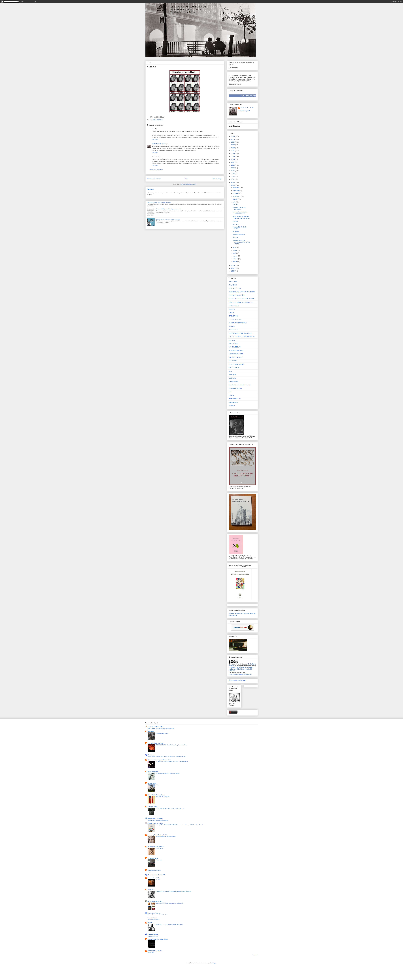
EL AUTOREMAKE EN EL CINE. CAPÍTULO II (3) (170, 808)
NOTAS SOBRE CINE (236, 354)
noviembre (236, 190)
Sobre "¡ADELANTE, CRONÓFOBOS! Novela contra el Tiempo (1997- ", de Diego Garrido (179, 825)
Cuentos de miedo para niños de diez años (159, 202)
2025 (233, 139)
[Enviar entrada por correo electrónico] (151, 117)
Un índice (236, 231)
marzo (235, 256)
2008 (233, 265)
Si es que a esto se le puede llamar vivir (159, 760)
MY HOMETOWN (235, 347)
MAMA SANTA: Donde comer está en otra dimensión (169, 903)
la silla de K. (151, 890)
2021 (233, 151)
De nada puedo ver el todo (155, 823)
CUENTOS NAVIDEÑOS (237, 295)
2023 (233, 145)
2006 (233, 271)
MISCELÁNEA (233, 343)
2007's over (233, 281)
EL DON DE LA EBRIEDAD (238, 323)
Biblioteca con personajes (162, 733)
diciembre (236, 187)
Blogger (214, 963)
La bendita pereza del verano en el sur (240, 213)
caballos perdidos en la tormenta (240, 385)
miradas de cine (152, 918)
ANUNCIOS (233, 285)
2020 (233, 153)
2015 (233, 168)
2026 (233, 136)
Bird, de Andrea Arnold (153, 919)
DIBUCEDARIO (234, 306)
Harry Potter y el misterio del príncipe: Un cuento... (242, 217)
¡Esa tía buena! (159, 848)
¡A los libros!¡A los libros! (155, 818)
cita (230, 392)
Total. (157, 785)
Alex (153, 129)
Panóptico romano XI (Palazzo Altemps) (166, 836)
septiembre (237, 196)
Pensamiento (159, 941)
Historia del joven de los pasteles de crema (168, 219)
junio (235, 247)
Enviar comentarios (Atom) (188, 184)
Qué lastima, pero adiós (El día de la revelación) (167, 773)
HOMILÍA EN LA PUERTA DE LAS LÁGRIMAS (169, 924)
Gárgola (235, 237)
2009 (233, 185)
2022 (233, 148)
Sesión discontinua (153, 771)
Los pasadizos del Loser (155, 878)
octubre (235, 193)
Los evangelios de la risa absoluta (157, 835)
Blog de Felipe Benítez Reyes (156, 795)
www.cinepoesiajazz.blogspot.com (240, 674)
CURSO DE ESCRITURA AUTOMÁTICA (242, 299)
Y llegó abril (159, 860)
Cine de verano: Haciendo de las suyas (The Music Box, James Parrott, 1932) (167, 756)
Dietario (231, 312)
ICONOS (232, 326)
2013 (233, 173)
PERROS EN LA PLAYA (155, 951)
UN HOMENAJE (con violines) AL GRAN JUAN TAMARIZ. (172, 761)
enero (235, 261)
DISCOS (232, 309)
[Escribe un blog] (157, 117)
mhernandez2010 (235, 398)
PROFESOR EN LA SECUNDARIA (158, 939)
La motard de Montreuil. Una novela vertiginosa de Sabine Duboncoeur (173, 891)
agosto (235, 199)
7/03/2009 (155, 166)
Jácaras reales (152, 783)
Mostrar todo (255, 955)
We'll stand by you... (239, 234)
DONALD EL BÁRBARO (162, 796)
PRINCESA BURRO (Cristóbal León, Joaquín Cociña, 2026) (171, 745)
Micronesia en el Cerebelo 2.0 (156, 875)
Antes (149, 872)
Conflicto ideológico (153, 936)
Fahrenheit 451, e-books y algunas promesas (168, 209)
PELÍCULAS (233, 361)
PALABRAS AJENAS (235, 357)
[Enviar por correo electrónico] (155, 117)
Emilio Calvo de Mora (158, 144)
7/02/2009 (155, 140)
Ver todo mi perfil (244, 111)
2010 (233, 182)
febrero (235, 259)
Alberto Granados (153, 934)
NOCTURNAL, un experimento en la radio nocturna (161, 728)
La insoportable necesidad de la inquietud (158, 820)
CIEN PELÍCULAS (235, 288)
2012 (233, 176)
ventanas (232, 405)
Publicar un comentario (156, 170)
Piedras (235, 221)
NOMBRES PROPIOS (236, 350)
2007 (233, 268)
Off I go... (236, 224)
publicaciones (233, 402)
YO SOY (158, 879)
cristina (231, 395)
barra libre (232, 374)
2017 (233, 162)
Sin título (235, 204)
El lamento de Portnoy (154, 870)
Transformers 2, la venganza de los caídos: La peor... (241, 242)
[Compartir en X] (159, 117)
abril (234, 253)
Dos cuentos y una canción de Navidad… (158, 915)
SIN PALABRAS (158, 120)
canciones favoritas (235, 388)
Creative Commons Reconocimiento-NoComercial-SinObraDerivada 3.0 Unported (241, 669)
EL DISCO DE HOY (235, 319)
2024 (233, 142)
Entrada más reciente (154, 179)
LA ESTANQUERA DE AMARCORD (240, 333)
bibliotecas (232, 378)
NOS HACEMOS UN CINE (155, 743)
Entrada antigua (217, 179)
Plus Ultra (151, 923)
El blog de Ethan (152, 806)
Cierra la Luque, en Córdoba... (239, 208)
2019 (233, 156)
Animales (150, 189)
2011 (233, 179)
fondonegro (151, 731)
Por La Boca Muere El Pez (155, 727)
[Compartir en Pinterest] (163, 117)
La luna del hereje (153, 858)
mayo (235, 250)
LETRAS (232, 340)
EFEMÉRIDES (233, 316)
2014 (233, 171)
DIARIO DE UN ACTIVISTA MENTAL (241, 302)
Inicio (186, 179)
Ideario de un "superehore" (156, 847)
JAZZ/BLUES (233, 330)
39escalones (151, 755)
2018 (233, 159)
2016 (233, 165)
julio (234, 202)
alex (230, 371)
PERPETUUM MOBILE (236, 364)
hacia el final (151, 952)
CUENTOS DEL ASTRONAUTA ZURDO (242, 292)
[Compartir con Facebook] (161, 117)
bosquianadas (233, 381)
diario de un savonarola (155, 901)
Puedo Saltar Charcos (154, 913)
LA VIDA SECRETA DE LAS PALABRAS (242, 336)
